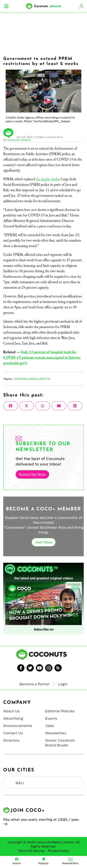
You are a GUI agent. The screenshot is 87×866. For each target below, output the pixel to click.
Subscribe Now (32, 474)
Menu (6, 6)
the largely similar (48, 179)
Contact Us (13, 733)
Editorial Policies (59, 711)
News (32, 378)
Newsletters (55, 733)
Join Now (43, 542)
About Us (11, 711)
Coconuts (47, 6)
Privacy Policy (58, 850)
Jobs (49, 726)
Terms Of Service (31, 850)
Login (81, 6)
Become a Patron (34, 684)
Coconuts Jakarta (19, 139)
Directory (11, 740)
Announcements (17, 726)
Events (51, 718)
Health (44, 378)
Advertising (13, 718)
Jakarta (20, 378)
